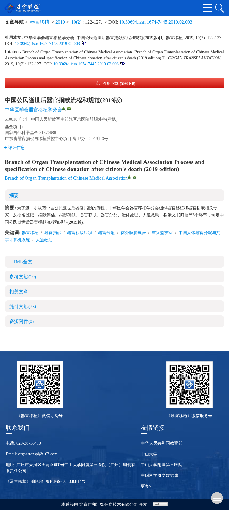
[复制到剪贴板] (83, 43)
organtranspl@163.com (38, 454)
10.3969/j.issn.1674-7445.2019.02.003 (155, 21)
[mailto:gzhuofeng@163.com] (69, 108)
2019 (60, 21)
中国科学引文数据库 (159, 475)
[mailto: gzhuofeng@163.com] (134, 177)
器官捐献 (53, 233)
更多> (146, 486)
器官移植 (39, 21)
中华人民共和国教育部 (161, 443)
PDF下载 (119, 83)
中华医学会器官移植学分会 (33, 109)
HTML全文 (21, 261)
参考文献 (22, 276)
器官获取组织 (80, 233)
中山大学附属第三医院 (161, 465)
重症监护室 (163, 233)
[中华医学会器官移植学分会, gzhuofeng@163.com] (63, 108)
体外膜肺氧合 (134, 233)
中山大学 (149, 454)
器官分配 (107, 233)
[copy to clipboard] (122, 63)
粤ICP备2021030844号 (66, 481)
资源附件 (21, 321)
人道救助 (45, 240)
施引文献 (22, 306)
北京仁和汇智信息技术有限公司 (108, 504)
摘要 (14, 195)
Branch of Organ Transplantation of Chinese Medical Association (66, 178)
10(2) (77, 21)
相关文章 (18, 291)
